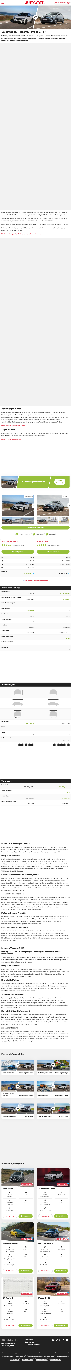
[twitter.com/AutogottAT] (57, 1340)
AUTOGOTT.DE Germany (9, 1353)
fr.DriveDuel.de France (63, 1353)
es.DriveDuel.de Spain (8, 1356)
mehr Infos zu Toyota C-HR (11, 439)
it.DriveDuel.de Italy (14, 1359)
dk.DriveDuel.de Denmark (41, 1359)
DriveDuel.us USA (35, 1353)
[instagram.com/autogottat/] (60, 1340)
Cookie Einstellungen (32, 1344)
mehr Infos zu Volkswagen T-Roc (13, 426)
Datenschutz (29, 1342)
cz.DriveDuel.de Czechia (62, 1356)
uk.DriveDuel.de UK (20, 1356)
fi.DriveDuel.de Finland (55, 1359)
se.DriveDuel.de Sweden (27, 1359)
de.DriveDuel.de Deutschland (48, 1353)
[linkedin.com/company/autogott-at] (63, 1340)
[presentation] (2, 505)
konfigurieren (19, 552)
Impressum (29, 1340)
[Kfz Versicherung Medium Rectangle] (35, 581)
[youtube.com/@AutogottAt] (67, 1340)
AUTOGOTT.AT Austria (22, 1353)
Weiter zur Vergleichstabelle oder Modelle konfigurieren (21, 234)
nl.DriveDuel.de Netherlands (34, 1356)
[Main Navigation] (2, 2)
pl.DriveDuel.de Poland (49, 1356)
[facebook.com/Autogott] (53, 1340)
